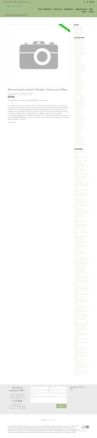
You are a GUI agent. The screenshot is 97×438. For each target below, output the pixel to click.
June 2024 (77, 76)
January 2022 (78, 119)
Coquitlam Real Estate (81, 213)
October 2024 (78, 68)
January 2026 (78, 45)
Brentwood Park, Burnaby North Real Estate (80, 153)
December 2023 (79, 86)
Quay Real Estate (79, 309)
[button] (8, 2)
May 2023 (77, 92)
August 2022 (78, 107)
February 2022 (79, 117)
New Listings (78, 29)
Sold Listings (78, 34)
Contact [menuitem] (91, 11)
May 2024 (77, 78)
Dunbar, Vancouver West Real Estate (22, 94)
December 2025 (79, 47)
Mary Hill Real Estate (81, 280)
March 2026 (78, 41)
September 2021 (79, 126)
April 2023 (77, 94)
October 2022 (78, 103)
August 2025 (78, 55)
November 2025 (79, 49)
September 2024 (79, 70)
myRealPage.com (51, 419)
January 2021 (78, 138)
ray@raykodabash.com (24, 2)
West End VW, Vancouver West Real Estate (81, 356)
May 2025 (77, 59)
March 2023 (78, 95)
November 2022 (79, 101)
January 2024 (78, 84)
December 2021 (79, 121)
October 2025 (78, 51)
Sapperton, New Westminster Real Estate (80, 319)
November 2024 (79, 67)
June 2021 (77, 130)
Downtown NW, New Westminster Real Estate (81, 226)
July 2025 (77, 57)
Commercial (57, 9)
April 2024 (77, 80)
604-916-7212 (9, 2)
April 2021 (77, 134)
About (84, 11)
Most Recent (78, 39)
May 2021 (77, 132)
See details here (13, 103)
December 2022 (79, 99)
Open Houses (78, 31)
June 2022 (77, 111)
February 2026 (79, 43)
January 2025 (79, 63)
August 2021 (78, 128)
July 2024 (77, 74)
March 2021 (78, 136)
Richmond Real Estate (81, 311)
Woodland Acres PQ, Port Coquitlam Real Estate (81, 373)
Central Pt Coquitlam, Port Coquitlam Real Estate (81, 195)
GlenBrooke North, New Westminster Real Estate (81, 253)
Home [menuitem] (40, 9)
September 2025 (79, 53)
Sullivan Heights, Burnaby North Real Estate (80, 334)
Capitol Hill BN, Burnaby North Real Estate (80, 170)
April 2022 (77, 115)
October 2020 (78, 144)
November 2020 (79, 142)
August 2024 (78, 72)
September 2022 (79, 105)
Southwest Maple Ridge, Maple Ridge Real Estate (80, 329)
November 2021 (79, 123)
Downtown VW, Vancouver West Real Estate (81, 232)
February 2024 (79, 82)
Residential (47, 9)
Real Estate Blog (79, 32)
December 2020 (79, 140)
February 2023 (79, 97)
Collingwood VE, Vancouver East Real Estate (81, 205)
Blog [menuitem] (91, 9)
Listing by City (68, 9)
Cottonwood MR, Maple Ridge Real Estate (80, 217)
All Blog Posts (78, 27)
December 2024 (79, 65)
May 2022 (77, 113)
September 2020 (79, 146)
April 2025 (77, 61)
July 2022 (77, 109)
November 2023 (79, 88)
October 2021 (78, 124)
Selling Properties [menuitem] (81, 9)
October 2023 (78, 90)
